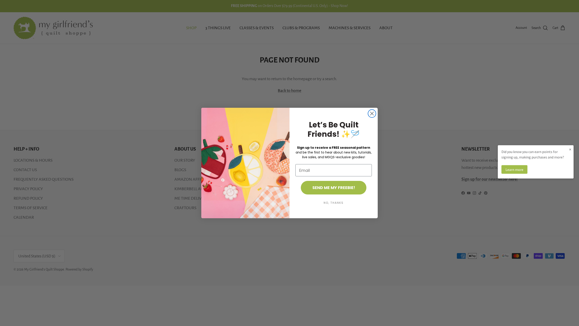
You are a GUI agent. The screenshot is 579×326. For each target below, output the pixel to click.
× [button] (570, 149)
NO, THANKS (334, 203)
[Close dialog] (372, 113)
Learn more (514, 169)
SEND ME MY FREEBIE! (333, 187)
